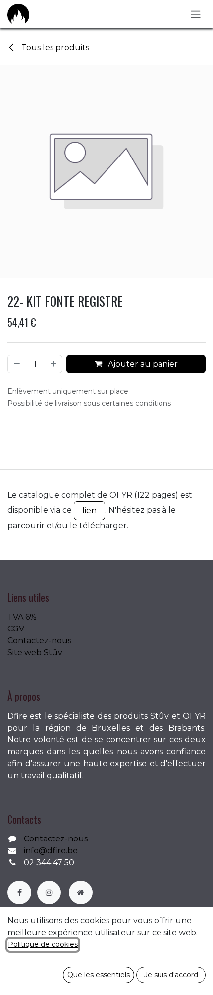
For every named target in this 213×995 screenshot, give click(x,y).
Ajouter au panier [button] (142, 363)
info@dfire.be (51, 850)
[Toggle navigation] (196, 14)
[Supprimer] (16, 364)
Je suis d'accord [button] (171, 974)
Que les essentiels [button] (98, 974)
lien (89, 510)
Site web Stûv (34, 652)
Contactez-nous (39, 640)
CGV (15, 628)
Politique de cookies (43, 944)
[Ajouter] (54, 364)
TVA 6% (22, 617)
